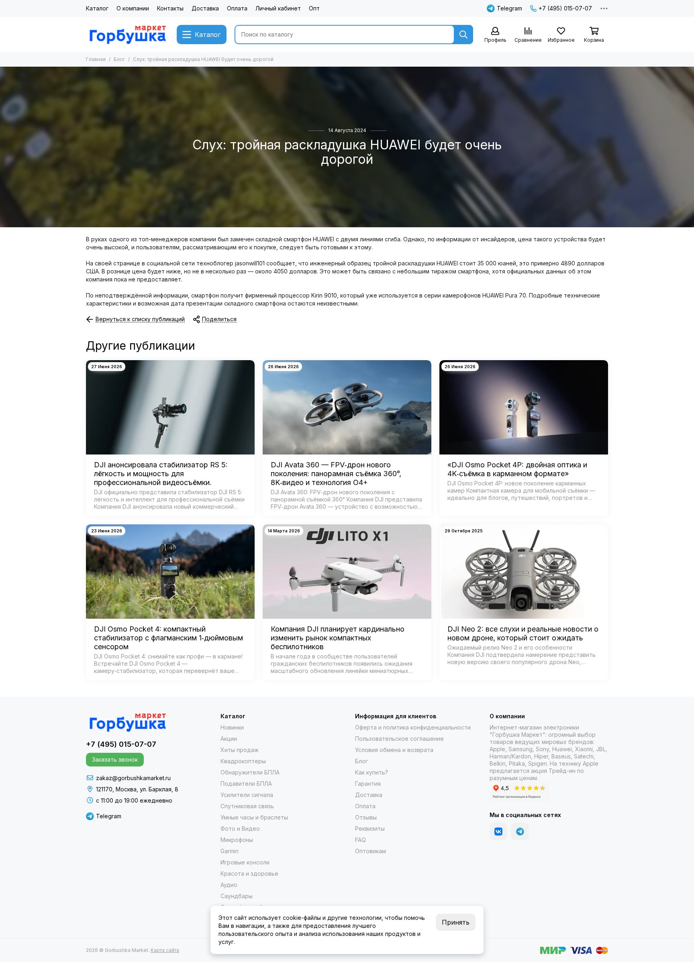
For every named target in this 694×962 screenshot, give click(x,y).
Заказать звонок (115, 759)
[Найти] (463, 34)
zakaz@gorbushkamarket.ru (133, 777)
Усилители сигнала (246, 794)
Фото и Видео (240, 828)
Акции (228, 738)
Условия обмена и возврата (394, 749)
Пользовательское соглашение (399, 738)
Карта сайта (165, 950)
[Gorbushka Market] (127, 34)
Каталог (97, 8)
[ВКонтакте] (498, 831)
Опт (314, 8)
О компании (132, 8)
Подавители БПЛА (246, 783)
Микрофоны (236, 839)
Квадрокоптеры (243, 761)
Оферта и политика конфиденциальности (413, 727)
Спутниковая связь (247, 806)
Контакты (170, 8)
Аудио (228, 884)
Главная (96, 59)
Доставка (205, 8)
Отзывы (366, 817)
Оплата (237, 8)
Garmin (229, 851)
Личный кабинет (278, 8)
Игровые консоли (244, 862)
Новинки (232, 727)
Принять (455, 922)
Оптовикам (370, 851)
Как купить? (371, 772)
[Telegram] (520, 831)
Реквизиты (370, 828)
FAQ (360, 839)
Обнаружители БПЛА (250, 772)
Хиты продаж (239, 749)
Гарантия (368, 783)
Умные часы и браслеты (254, 817)
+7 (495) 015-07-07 (565, 8)
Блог (119, 59)
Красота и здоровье (249, 873)
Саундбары (236, 896)
